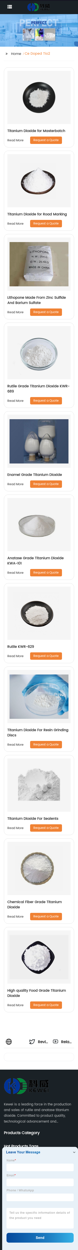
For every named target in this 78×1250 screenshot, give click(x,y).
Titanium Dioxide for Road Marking (37, 214)
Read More (15, 140)
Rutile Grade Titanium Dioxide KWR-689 (38, 388)
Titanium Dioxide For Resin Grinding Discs (37, 732)
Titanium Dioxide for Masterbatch (36, 131)
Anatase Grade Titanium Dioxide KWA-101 (35, 560)
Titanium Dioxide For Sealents (32, 818)
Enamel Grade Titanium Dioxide (34, 475)
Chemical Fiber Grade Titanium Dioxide (34, 904)
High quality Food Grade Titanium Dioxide (36, 993)
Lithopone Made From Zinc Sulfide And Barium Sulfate (36, 300)
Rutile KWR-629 (20, 647)
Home (16, 54)
